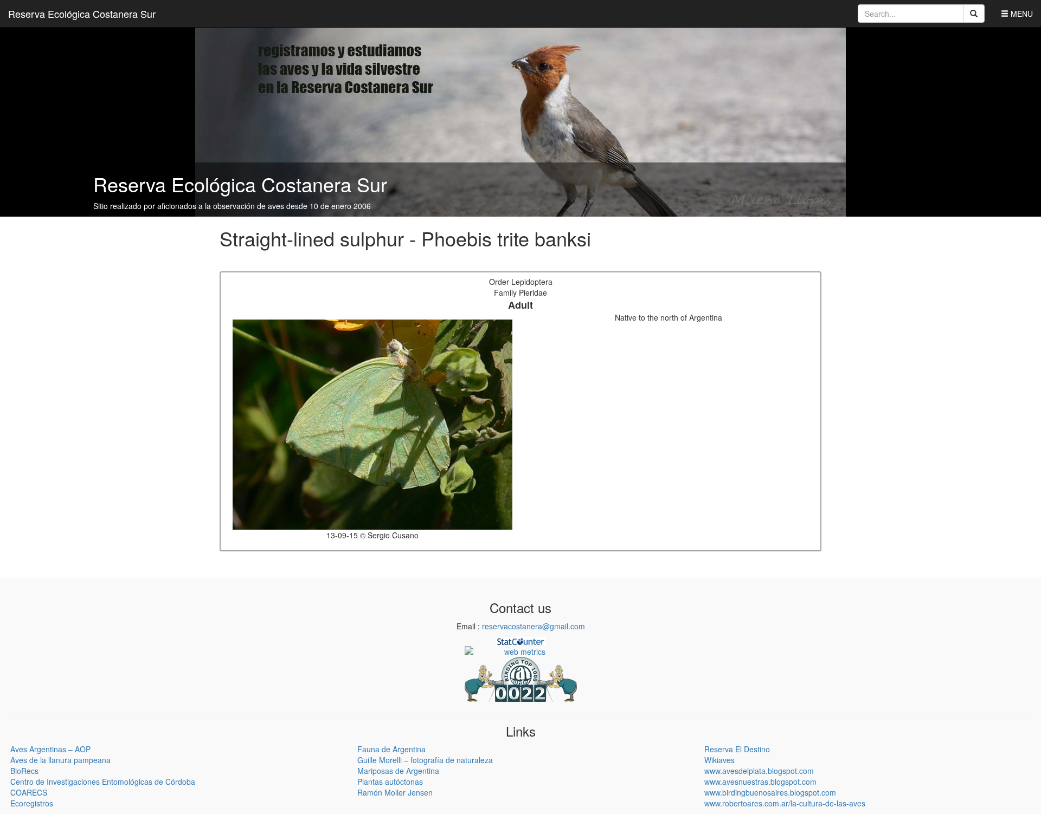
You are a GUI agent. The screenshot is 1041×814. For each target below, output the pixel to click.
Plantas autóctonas (390, 781)
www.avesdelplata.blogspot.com (759, 770)
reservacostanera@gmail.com (533, 626)
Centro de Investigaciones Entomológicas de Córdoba (102, 781)
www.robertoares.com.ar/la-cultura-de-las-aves (784, 803)
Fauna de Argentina (391, 749)
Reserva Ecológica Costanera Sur (82, 13)
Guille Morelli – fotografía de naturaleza (425, 759)
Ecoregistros (31, 803)
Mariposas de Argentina (398, 770)
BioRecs (24, 770)
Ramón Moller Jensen (395, 792)
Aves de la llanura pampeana (60, 759)
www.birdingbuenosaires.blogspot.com (770, 792)
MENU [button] (1020, 13)
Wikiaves (719, 759)
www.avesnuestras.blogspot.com (760, 781)
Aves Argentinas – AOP (50, 749)
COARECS (28, 792)
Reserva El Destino (737, 749)
